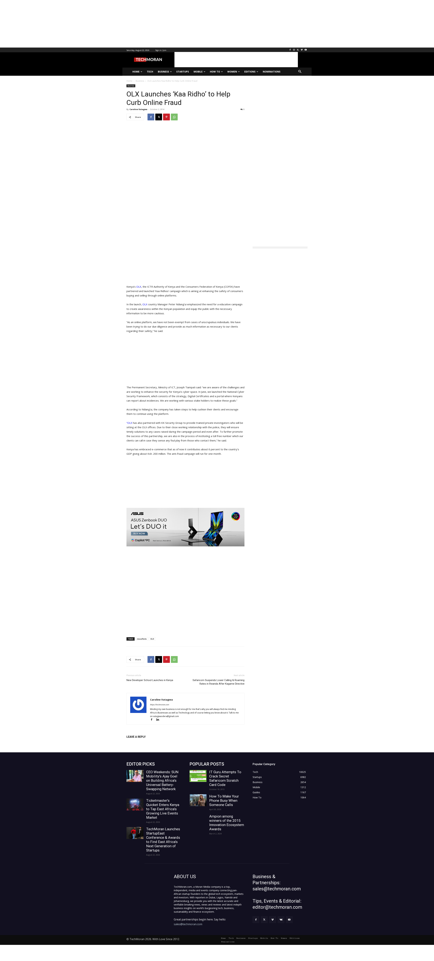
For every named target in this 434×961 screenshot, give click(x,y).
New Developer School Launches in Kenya (149, 680)
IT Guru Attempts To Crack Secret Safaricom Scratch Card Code (225, 778)
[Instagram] (294, 50)
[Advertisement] (101, 24)
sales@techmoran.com (188, 924)
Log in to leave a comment (141, 742)
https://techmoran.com (159, 704)
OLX (138, 286)
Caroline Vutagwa (138, 109)
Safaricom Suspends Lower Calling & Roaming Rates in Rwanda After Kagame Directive (218, 682)
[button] (300, 72)
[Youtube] (306, 50)
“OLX (129, 422)
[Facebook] (290, 50)
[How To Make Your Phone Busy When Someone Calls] (198, 800)
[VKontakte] (281, 919)
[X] (298, 50)
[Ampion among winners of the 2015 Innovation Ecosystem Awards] (198, 820)
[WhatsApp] (174, 117)
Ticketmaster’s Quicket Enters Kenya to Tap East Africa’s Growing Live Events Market (162, 809)
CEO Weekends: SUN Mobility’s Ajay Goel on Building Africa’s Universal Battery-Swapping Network (162, 780)
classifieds (142, 639)
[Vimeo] (302, 50)
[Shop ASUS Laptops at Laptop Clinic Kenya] (185, 527)
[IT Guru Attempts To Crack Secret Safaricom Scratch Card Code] (198, 776)
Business (130, 86)
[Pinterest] (166, 117)
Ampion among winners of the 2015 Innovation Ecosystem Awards (226, 822)
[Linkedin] (159, 719)
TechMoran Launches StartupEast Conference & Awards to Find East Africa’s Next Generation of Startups (163, 839)
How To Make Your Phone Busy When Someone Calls (224, 800)
